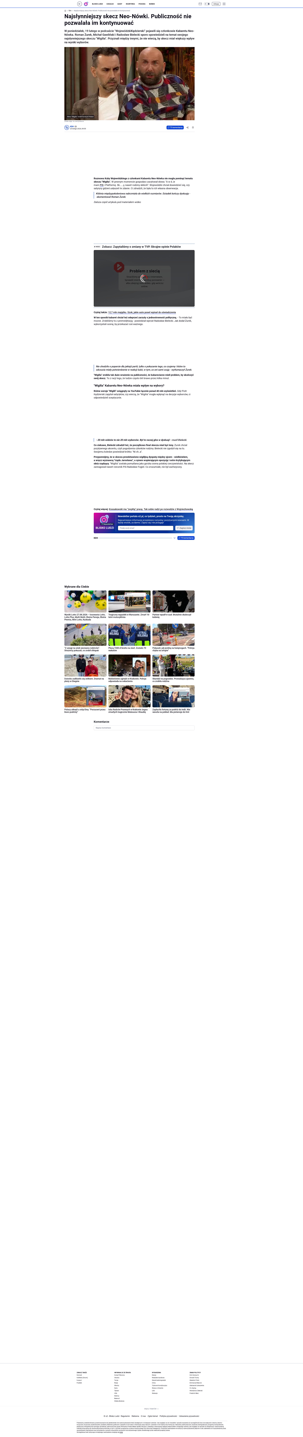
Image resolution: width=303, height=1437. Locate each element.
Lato (153, 1391)
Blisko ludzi (97, 4)
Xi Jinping (193, 1388)
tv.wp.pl (79, 1380)
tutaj (121, 1432)
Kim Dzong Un (194, 1375)
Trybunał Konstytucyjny (159, 1385)
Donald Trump (194, 1378)
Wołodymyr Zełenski (196, 1391)
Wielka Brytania (119, 1401)
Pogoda (142, 4)
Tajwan (116, 1391)
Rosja (116, 1383)
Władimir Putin (194, 1380)
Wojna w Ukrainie (157, 1388)
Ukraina (116, 1378)
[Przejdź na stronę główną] (79, 5)
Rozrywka (130, 4)
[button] (207, 3)
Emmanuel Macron (196, 1383)
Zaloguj (216, 4)
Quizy (119, 4)
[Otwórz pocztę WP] (200, 4)
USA (115, 1393)
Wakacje (154, 1393)
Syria (116, 1388)
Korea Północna (119, 1375)
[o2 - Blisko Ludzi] (88, 4)
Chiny (154, 1383)
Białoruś (117, 1398)
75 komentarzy (176, 127)
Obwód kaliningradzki (159, 1380)
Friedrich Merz (194, 1393)
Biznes (152, 4)
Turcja (116, 1380)
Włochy (116, 1385)
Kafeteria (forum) (82, 1378)
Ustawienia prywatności (188, 1416)
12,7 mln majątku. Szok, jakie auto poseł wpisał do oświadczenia (142, 312)
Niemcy (116, 1396)
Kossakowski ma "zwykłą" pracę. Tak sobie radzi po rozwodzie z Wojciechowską (151, 509)
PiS (101, 185)
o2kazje (110, 4)
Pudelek (79, 1383)
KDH (72, 126)
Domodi (79, 1375)
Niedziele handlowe (158, 1378)
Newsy (154, 1375)
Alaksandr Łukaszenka (197, 1385)
